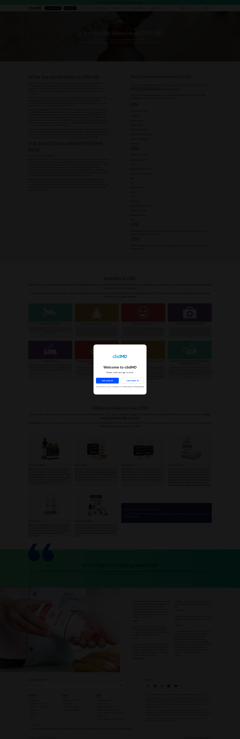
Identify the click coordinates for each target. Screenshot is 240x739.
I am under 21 (132, 380)
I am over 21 (107, 380)
